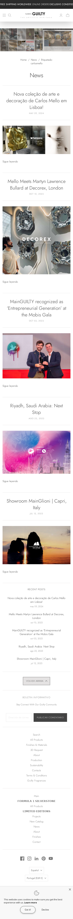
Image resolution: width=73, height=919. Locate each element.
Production (36, 760)
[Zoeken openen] (9, 15)
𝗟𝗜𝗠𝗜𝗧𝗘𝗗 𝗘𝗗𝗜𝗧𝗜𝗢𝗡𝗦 (36, 811)
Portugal (35, 878)
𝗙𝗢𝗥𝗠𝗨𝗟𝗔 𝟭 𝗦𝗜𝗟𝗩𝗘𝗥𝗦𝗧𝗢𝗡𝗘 (36, 801)
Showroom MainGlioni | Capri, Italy (37, 504)
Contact (36, 842)
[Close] (70, 889)
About (36, 755)
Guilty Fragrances (36, 780)
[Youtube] (51, 858)
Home (23, 60)
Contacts (36, 770)
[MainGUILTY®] (36, 15)
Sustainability (36, 765)
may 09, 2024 (36, 113)
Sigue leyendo (10, 161)
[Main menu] (4, 15)
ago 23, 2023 (36, 418)
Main (36, 796)
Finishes (36, 837)
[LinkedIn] (36, 858)
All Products (36, 740)
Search (36, 735)
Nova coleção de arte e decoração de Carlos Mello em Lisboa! (36, 101)
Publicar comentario (50, 717)
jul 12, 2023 (36, 513)
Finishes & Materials (36, 745)
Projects (36, 816)
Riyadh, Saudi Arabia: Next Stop (36, 409)
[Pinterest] (44, 858)
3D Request (36, 750)
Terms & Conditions (36, 775)
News (34, 60)
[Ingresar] (61, 15)
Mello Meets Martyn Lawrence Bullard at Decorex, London (37, 184)
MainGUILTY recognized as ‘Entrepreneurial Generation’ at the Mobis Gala (36, 308)
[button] (36, 681)
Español (35, 870)
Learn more (30, 902)
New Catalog (36, 821)
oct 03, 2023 (36, 320)
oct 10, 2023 (36, 193)
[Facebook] (22, 858)
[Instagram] (29, 858)
